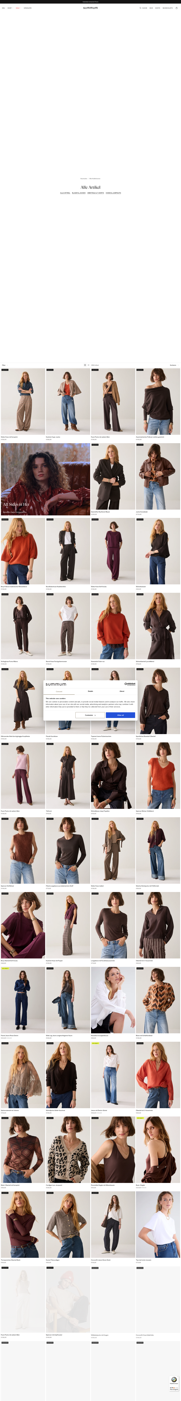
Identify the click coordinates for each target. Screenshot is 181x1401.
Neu (3, 8)
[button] (174, 365)
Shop (10, 8)
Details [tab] (90, 691)
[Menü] (177, 1377)
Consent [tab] (59, 691)
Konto (157, 8)
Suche (144, 8)
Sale (18, 8)
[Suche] (140, 8)
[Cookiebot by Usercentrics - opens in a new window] (126, 684)
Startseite (83, 178)
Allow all (120, 715)
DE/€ (151, 8)
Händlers (28, 8)
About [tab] (122, 691)
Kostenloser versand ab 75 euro (90, 2)
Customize (89, 715)
